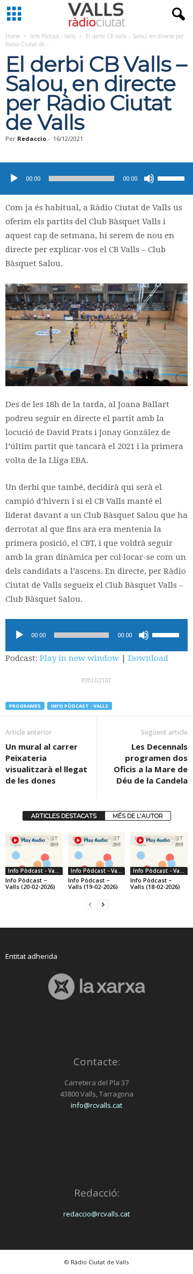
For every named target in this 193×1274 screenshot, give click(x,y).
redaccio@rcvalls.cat (96, 1214)
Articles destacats (63, 816)
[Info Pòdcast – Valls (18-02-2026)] (159, 853)
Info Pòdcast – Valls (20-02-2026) (30, 883)
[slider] (173, 177)
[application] (96, 178)
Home (12, 36)
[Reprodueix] (14, 178)
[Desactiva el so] (149, 178)
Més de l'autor (138, 816)
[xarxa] (96, 986)
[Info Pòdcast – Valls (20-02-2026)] (34, 853)
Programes (25, 705)
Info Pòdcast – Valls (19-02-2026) (93, 883)
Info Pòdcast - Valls (53, 36)
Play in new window (79, 658)
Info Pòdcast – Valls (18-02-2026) (155, 883)
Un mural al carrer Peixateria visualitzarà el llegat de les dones (46, 763)
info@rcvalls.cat (96, 1105)
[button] (176, 14)
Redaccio (31, 138)
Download (148, 658)
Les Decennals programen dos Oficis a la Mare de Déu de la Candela (151, 763)
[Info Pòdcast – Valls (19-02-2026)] (96, 853)
